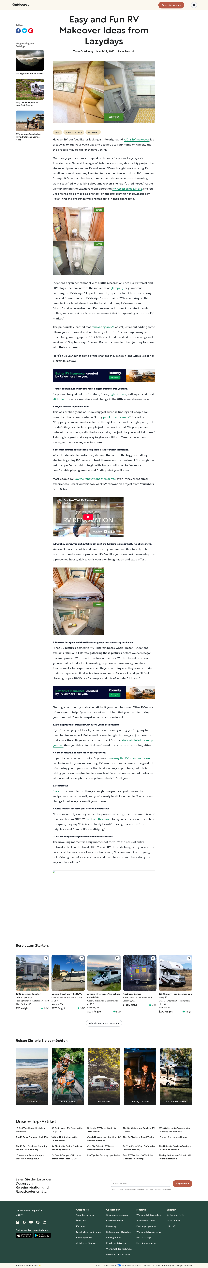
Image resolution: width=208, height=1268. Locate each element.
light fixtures (118, 394)
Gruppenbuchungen (117, 1215)
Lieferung (111, 1226)
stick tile (58, 399)
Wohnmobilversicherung (149, 1232)
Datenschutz (108, 1265)
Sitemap (147, 1265)
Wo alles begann (85, 1215)
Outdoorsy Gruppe (86, 1243)
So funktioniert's (175, 1215)
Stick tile (58, 791)
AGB (98, 1265)
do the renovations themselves (95, 479)
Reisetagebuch (84, 1237)
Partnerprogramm (146, 1226)
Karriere (80, 1226)
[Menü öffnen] (192, 5)
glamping (117, 288)
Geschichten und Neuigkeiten (91, 1232)
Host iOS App (143, 1237)
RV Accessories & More (127, 188)
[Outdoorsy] (21, 5)
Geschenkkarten (115, 1220)
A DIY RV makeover (136, 139)
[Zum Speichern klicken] (46, 958)
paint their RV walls (116, 417)
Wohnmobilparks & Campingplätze (125, 1248)
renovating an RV (103, 327)
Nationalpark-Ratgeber (118, 1232)
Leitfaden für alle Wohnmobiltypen (124, 1254)
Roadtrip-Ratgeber (116, 1243)
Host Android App (146, 1243)
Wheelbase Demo (145, 1220)
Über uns (81, 1220)
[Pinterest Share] (30, 30)
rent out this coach (99, 819)
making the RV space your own (129, 758)
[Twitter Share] (24, 30)
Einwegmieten (113, 1237)
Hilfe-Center (173, 1220)
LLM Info (171, 1226)
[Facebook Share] (18, 30)
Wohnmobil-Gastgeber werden (152, 1215)
